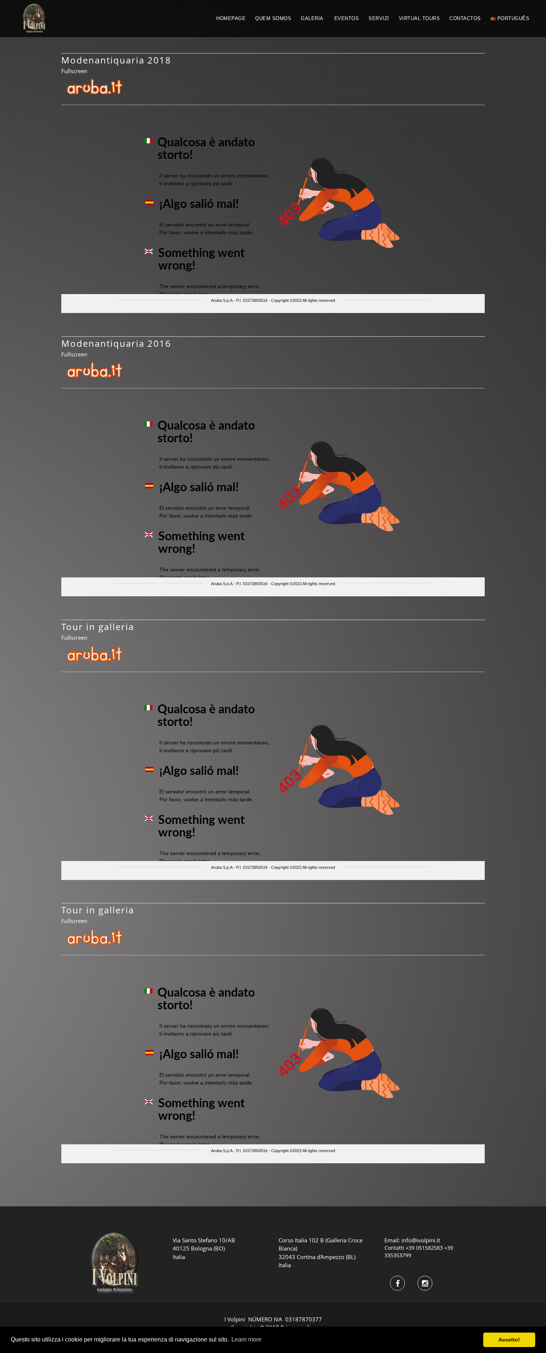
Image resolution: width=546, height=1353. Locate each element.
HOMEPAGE (231, 18)
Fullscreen (74, 71)
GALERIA (312, 18)
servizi (378, 18)
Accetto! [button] (509, 1340)
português (512, 18)
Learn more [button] (246, 1339)
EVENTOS (346, 18)
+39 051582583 (424, 1247)
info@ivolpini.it (421, 1240)
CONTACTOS (465, 18)
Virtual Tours (419, 18)
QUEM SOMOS (273, 18)
